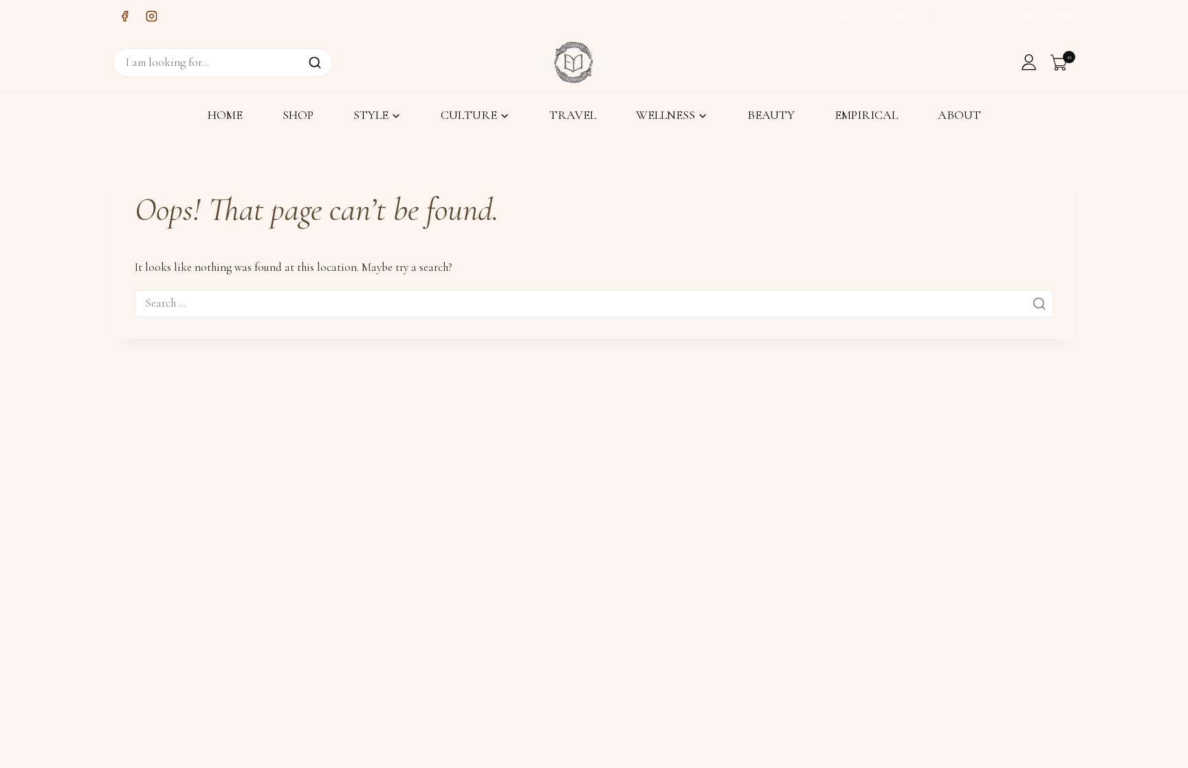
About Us (849, 16)
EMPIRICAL (866, 114)
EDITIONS (1048, 16)
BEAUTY (771, 114)
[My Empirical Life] (574, 62)
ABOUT (959, 114)
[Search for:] (594, 303)
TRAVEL (572, 114)
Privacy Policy (968, 16)
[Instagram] (151, 16)
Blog (904, 16)
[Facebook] (124, 16)
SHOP (298, 114)
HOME (225, 114)
